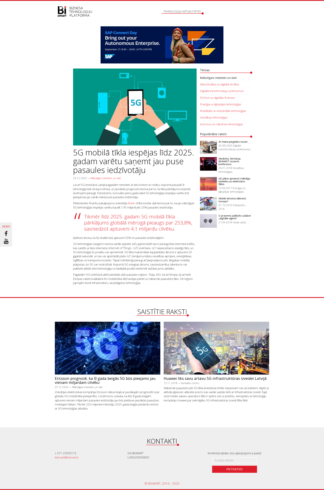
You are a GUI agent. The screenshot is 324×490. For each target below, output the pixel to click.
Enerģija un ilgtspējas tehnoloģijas (220, 104)
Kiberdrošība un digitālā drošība (219, 84)
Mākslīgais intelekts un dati (105, 178)
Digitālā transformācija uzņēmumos (222, 91)
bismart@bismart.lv (67, 457)
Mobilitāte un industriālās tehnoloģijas (223, 111)
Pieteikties (234, 469)
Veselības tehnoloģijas (213, 117)
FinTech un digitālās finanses (217, 98)
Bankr (131, 203)
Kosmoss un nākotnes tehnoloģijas (221, 124)
